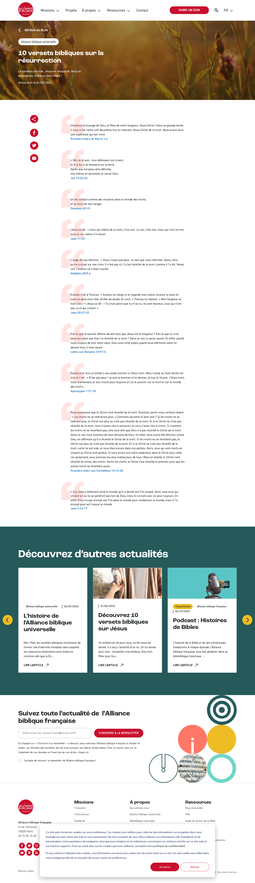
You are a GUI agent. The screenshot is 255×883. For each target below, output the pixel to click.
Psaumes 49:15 (80, 208)
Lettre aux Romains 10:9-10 (88, 352)
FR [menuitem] (226, 10)
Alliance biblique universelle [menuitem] (145, 814)
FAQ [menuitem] (187, 814)
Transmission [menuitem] (81, 814)
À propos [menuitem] (89, 10)
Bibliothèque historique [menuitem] (142, 821)
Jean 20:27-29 (80, 313)
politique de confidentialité (169, 846)
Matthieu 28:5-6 (81, 273)
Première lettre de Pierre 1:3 (89, 139)
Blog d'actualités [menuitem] (194, 808)
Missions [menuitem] (47, 10)
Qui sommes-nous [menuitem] (139, 808)
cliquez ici (83, 752)
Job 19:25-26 (79, 178)
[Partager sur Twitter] (34, 145)
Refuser (195, 866)
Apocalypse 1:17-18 (83, 391)
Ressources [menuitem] (116, 10)
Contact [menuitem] (142, 10)
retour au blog (36, 30)
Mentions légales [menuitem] (26, 871)
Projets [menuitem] (71, 10)
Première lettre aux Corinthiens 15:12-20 (97, 471)
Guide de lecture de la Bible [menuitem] (200, 821)
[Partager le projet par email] (34, 158)
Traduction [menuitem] (80, 808)
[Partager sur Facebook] (34, 133)
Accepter (164, 866)
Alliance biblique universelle (38, 42)
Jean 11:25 (78, 239)
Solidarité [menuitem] (79, 821)
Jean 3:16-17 (79, 508)
